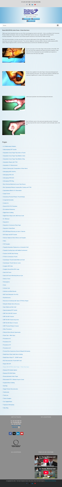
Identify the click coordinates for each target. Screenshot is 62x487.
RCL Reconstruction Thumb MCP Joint (12, 360)
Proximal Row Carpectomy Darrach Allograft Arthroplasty (16, 351)
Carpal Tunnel (6, 193)
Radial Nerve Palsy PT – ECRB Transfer (12, 357)
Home (4, 285)
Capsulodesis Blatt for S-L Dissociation (12, 190)
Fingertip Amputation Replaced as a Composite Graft (15, 247)
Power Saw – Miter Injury (9, 335)
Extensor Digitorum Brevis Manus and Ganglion (14, 237)
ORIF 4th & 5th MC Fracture (10, 313)
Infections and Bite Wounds (9, 291)
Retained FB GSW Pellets (9, 373)
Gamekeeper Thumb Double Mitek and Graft (14, 259)
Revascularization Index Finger (10, 376)
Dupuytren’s (6, 222)
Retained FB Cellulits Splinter (10, 370)
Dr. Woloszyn (6, 218)
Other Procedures (7, 329)
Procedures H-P (7, 344)
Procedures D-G (7, 341)
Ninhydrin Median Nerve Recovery (11, 303)
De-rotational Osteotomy (9, 209)
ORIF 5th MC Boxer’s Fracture (10, 322)
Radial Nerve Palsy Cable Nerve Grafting (13, 354)
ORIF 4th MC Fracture (8, 316)
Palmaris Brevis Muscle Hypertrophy (11, 332)
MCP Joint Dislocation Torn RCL (10, 294)
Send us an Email (16, 425)
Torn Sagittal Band (7, 401)
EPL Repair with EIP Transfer (10, 234)
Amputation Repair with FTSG (10, 162)
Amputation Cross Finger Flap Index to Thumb (14, 152)
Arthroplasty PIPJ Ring (8, 181)
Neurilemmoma (7, 297)
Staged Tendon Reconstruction (10, 389)
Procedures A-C (7, 338)
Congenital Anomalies (8, 200)
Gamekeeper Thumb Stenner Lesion (12, 263)
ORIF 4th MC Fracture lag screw (11, 319)
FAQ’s (4, 240)
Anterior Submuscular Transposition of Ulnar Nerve (15, 168)
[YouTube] (21, 433)
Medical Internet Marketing (50, 480)
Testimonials (6, 392)
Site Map (5, 385)
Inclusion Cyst (6, 288)
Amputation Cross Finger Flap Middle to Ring (14, 159)
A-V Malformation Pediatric (9, 146)
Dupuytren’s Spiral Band (9, 228)
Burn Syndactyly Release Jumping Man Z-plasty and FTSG (17, 187)
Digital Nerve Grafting (8, 212)
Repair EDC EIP (7, 363)
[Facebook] (10, 433)
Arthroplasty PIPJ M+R (8, 177)
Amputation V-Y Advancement (10, 165)
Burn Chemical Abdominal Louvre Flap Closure (14, 184)
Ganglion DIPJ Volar (8, 266)
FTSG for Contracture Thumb (10, 256)
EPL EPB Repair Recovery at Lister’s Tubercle (14, 231)
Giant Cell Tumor (7, 272)
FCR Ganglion (6, 244)
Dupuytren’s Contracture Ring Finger (12, 225)
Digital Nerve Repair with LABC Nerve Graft (13, 215)
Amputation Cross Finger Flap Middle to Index (14, 155)
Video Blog (5, 407)
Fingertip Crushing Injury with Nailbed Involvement (15, 250)
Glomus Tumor (6, 278)
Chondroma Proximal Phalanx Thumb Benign (14, 196)
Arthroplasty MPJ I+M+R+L (9, 171)
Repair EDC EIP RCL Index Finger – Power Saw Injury (16, 367)
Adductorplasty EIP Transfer (10, 149)
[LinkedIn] (18, 433)
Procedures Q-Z (7, 348)
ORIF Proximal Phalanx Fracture (11, 326)
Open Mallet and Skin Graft (9, 307)
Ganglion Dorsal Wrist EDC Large (11, 269)
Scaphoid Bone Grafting (9, 382)
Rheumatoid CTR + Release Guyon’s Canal (13, 379)
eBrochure (15, 427)
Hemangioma (6, 281)
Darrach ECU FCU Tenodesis (10, 206)
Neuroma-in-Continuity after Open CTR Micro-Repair (15, 300)
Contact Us (5, 203)
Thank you (5, 395)
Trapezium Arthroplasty (8, 404)
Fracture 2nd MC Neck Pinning (10, 253)
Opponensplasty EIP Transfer (10, 310)
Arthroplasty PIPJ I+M (8, 174)
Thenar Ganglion (7, 398)
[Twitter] (14, 433)
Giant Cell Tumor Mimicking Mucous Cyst (13, 275)
